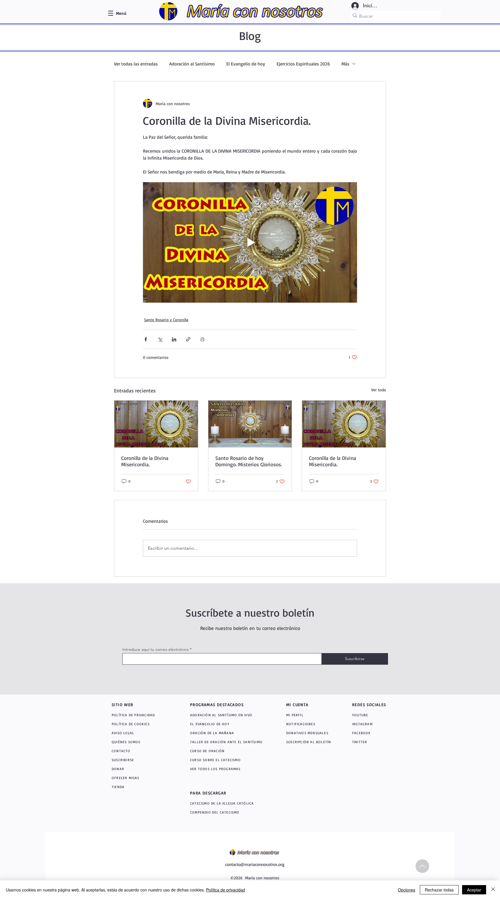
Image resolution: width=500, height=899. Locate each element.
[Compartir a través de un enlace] (188, 339)
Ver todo (378, 389)
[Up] (422, 866)
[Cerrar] (493, 889)
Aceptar (474, 890)
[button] (121, 13)
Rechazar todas (439, 890)
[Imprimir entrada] (202, 339)
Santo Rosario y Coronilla (166, 319)
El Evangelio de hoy (245, 64)
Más (345, 64)
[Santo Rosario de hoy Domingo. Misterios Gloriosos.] (250, 424)
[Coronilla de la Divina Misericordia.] (156, 424)
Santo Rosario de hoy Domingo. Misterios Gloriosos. (248, 461)
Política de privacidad (225, 890)
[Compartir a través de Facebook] (145, 339)
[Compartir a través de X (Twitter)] (160, 339)
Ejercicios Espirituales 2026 (303, 64)
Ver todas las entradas (136, 64)
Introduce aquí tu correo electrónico (155, 649)
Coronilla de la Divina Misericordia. (144, 461)
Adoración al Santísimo (192, 64)
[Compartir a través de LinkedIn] (174, 339)
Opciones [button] (406, 890)
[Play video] (250, 242)
